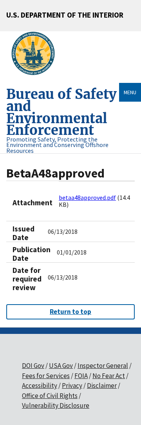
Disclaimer (102, 385)
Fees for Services (46, 375)
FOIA (81, 375)
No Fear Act (108, 375)
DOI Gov (33, 365)
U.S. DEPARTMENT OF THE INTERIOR (64, 15)
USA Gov (61, 365)
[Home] (36, 53)
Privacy (72, 385)
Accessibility (39, 385)
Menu (130, 92)
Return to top (70, 311)
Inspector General (103, 365)
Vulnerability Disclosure (55, 405)
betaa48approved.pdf (87, 197)
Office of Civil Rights (50, 395)
